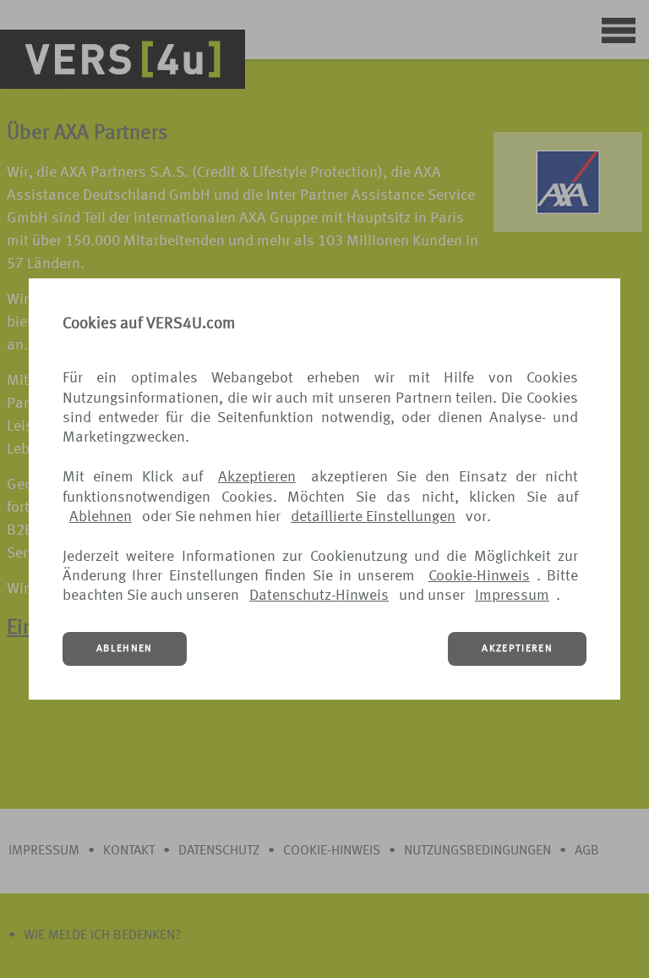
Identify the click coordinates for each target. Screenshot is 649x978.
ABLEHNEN (124, 649)
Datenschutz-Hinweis (319, 595)
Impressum (512, 595)
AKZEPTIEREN (517, 649)
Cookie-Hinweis (479, 576)
